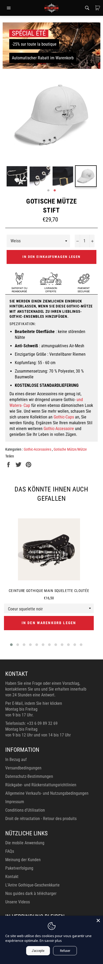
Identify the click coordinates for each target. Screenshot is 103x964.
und (80, 399)
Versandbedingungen (23, 767)
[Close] (98, 920)
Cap (27, 405)
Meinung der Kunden (23, 859)
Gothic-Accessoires (38, 449)
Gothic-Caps (64, 417)
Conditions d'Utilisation (25, 810)
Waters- (16, 405)
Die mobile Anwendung (24, 842)
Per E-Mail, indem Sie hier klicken (33, 703)
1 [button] (48, 190)
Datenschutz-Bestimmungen (29, 776)
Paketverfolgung (19, 868)
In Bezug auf (16, 759)
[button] (11, 644)
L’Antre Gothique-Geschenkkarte (32, 885)
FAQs (9, 851)
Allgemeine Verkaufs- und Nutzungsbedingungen (46, 793)
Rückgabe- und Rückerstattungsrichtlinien (40, 784)
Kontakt (11, 876)
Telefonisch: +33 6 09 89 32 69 (31, 723)
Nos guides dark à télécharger (31, 893)
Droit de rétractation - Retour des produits (41, 818)
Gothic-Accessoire (59, 428)
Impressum (14, 801)
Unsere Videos (17, 901)
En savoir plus (51, 940)
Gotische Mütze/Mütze (70, 449)
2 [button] (54, 190)
